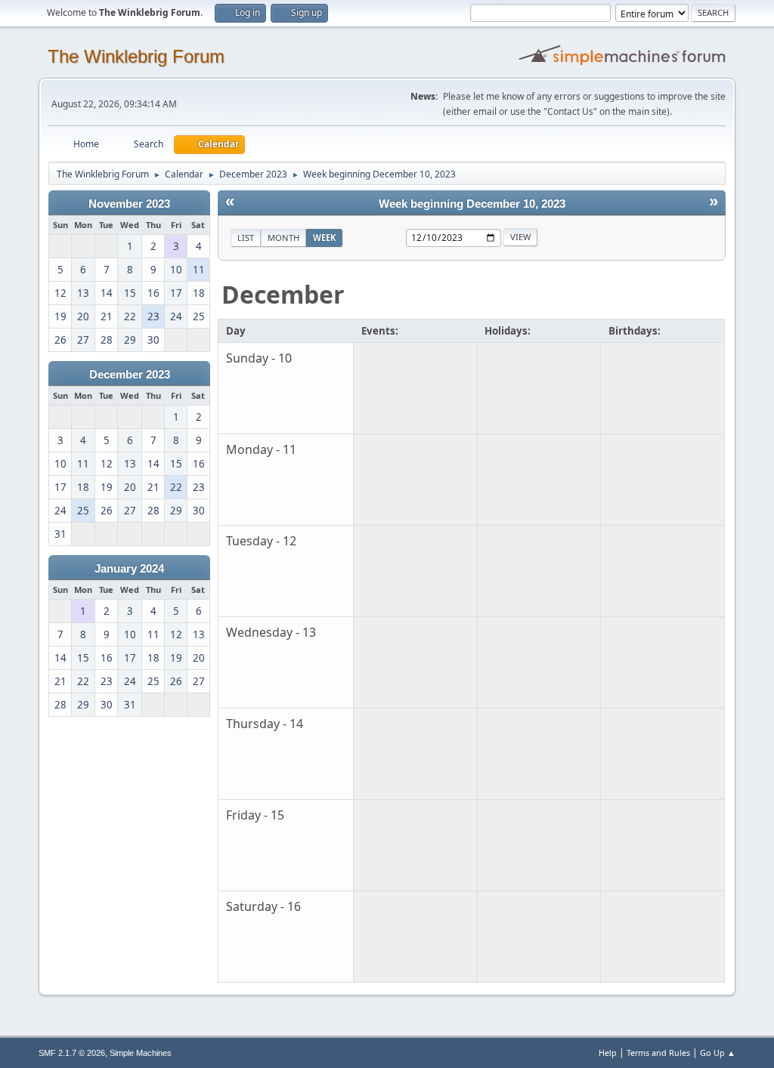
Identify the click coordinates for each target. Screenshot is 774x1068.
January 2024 (129, 569)
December (283, 294)
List (245, 237)
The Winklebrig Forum (136, 56)
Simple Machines (141, 1052)
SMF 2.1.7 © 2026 (72, 1052)
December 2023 (129, 375)
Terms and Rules (658, 1052)
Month (283, 237)
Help (608, 1052)
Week (324, 237)
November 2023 (129, 204)
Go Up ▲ (717, 1052)
